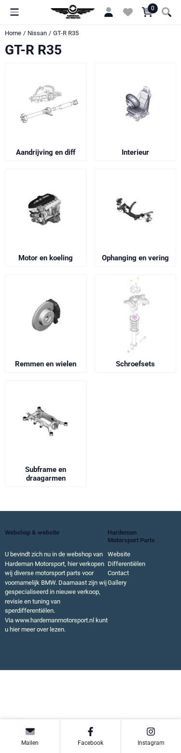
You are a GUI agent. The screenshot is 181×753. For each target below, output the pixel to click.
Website (119, 554)
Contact (118, 573)
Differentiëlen (126, 563)
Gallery (117, 582)
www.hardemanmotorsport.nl (54, 620)
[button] (14, 12)
